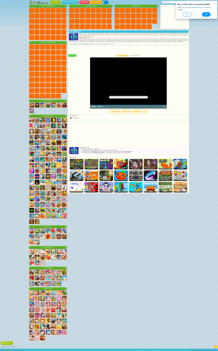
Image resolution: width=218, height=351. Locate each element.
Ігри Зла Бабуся (47, 52)
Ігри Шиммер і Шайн (31, 68)
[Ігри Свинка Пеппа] (59, 298)
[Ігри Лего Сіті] (31, 143)
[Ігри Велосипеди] (48, 231)
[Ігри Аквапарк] (48, 126)
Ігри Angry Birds (63, 52)
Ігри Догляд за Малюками (103, 21)
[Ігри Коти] (42, 272)
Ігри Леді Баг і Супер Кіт (42, 52)
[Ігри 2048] (59, 165)
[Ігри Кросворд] (37, 148)
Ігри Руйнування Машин (58, 37)
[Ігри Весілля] (37, 332)
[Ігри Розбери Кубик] (31, 148)
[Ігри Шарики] (59, 148)
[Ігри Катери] (48, 154)
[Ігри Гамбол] (64, 321)
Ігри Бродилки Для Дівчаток (103, 10)
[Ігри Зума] (31, 154)
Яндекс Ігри (149, 10)
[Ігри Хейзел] (59, 293)
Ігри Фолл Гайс (58, 68)
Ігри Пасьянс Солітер (149, 15)
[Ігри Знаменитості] (37, 338)
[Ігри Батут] (53, 236)
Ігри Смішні (122, 15)
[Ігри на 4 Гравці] (42, 120)
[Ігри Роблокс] (31, 105)
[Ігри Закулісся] (53, 188)
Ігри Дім (98, 26)
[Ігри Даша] (64, 298)
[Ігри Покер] (59, 251)
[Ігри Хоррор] (37, 182)
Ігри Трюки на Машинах (138, 21)
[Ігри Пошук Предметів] (64, 159)
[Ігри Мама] (31, 338)
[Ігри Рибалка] (42, 148)
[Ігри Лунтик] (48, 298)
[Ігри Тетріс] (48, 165)
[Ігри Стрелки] (53, 216)
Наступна (136, 111)
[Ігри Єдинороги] (48, 272)
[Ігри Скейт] (37, 236)
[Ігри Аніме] (42, 326)
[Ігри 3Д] (37, 154)
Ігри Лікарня (71, 21)
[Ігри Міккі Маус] (59, 321)
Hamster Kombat (63, 85)
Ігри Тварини (48, 267)
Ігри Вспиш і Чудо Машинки (53, 57)
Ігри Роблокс (48, 100)
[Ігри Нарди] (48, 257)
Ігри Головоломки (149, 21)
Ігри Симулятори (127, 10)
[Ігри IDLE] (64, 210)
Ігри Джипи (36, 32)
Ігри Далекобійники (31, 37)
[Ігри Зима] (53, 182)
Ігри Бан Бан (42, 85)
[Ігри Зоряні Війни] (42, 159)
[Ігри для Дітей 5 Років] (53, 304)
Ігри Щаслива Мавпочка (36, 68)
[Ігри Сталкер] (42, 188)
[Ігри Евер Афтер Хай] (42, 315)
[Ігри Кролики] (42, 283)
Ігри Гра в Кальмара (42, 74)
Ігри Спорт (117, 15)
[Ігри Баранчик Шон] (53, 321)
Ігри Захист (127, 26)
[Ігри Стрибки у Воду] (42, 236)
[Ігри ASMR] (48, 204)
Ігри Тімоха (53, 90)
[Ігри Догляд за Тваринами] (53, 272)
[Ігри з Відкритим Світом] (42, 165)
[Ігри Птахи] (37, 283)
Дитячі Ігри (133, 10)
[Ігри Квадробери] (64, 236)
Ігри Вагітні (103, 15)
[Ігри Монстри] (53, 176)
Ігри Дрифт (42, 26)
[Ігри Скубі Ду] (48, 315)
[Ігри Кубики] (64, 143)
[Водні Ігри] (59, 216)
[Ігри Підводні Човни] (64, 137)
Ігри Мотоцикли (42, 15)
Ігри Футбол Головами (53, 32)
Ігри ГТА (31, 26)
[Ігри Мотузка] (31, 216)
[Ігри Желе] (42, 216)
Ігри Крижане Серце (77, 15)
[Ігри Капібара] (53, 283)
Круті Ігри (117, 26)
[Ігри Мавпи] (53, 278)
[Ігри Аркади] (53, 120)
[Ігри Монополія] (37, 263)
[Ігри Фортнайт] (48, 143)
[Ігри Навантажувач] (37, 131)
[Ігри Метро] (64, 148)
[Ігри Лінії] (31, 165)
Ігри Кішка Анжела (71, 15)
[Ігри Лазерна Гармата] (64, 154)
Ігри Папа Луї (98, 15)
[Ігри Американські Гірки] (31, 176)
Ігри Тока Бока (53, 79)
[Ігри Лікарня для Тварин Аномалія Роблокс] (64, 105)
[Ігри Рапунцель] (37, 298)
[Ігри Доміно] (64, 251)
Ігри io (127, 15)
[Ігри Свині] (37, 272)
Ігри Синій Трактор (53, 68)
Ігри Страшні (133, 15)
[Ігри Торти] (37, 171)
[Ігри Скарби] (64, 165)
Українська (7, 343)
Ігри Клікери (143, 15)
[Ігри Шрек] (53, 315)
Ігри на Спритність (143, 10)
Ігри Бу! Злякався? (31, 96)
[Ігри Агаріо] (31, 126)
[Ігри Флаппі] (42, 182)
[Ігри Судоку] (53, 257)
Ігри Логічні (138, 15)
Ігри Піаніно (77, 26)
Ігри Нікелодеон (133, 26)
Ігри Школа (138, 26)
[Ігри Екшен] (31, 120)
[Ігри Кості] (31, 263)
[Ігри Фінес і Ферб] (59, 315)
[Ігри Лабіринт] (42, 193)
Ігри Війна (63, 32)
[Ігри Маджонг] (37, 251)
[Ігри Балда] (31, 193)
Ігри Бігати (58, 26)
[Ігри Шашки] (42, 257)
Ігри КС (36, 37)
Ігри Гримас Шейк (58, 85)
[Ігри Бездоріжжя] (37, 137)
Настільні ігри (48, 247)
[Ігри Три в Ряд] (59, 159)
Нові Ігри (84, 2)
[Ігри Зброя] (31, 159)
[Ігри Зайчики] (59, 278)
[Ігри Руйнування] (42, 171)
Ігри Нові (117, 10)
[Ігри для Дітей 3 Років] (42, 304)
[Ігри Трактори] (48, 148)
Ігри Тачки (47, 57)
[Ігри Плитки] (64, 199)
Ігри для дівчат (90, 5)
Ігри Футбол (36, 10)
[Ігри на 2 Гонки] (48, 131)
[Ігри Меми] (59, 193)
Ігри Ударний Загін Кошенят (31, 63)
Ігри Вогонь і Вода (82, 10)
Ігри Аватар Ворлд (58, 79)
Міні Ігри (127, 21)
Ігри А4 (47, 74)
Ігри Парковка (31, 10)
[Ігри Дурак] (31, 251)
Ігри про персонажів (47, 42)
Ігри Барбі (87, 10)
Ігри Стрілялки (63, 26)
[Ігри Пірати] (59, 154)
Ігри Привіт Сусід (36, 79)
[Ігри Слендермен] (64, 126)
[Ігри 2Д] (42, 154)
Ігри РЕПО (36, 96)
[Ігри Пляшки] (59, 210)
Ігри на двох (96, 2)
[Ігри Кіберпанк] (53, 143)
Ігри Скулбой (42, 79)
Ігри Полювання (31, 32)
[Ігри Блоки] (37, 165)
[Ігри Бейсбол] (37, 242)
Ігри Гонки (63, 15)
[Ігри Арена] (64, 131)
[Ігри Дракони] (31, 278)
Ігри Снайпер (31, 21)
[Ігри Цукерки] (53, 298)
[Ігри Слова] (48, 182)
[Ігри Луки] (42, 131)
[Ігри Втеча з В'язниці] (42, 204)
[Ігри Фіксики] (42, 321)
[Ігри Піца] (37, 326)
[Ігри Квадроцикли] (37, 188)
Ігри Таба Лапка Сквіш (87, 26)
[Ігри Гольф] (37, 231)
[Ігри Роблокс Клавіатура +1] (31, 111)
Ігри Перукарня (87, 15)
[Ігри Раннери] (42, 176)
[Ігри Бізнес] (53, 171)
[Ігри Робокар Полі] (48, 332)
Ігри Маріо (36, 63)
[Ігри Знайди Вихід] (53, 126)
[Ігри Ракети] (59, 176)
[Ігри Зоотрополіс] (31, 315)
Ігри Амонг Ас (31, 74)
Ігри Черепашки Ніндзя (63, 63)
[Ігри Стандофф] (64, 204)
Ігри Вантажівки (53, 15)
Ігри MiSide (63, 90)
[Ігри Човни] (59, 137)
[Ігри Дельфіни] (48, 278)
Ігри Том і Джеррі (42, 68)
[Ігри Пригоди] (53, 131)
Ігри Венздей (36, 85)
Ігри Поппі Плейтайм (53, 96)
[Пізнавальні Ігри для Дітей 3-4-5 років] (48, 293)
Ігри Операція (82, 21)
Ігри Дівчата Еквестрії (77, 10)
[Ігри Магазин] (64, 332)
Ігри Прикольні (122, 21)
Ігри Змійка (143, 21)
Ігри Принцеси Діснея (93, 21)
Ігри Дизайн (109, 21)
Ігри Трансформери (36, 90)
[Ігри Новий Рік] (53, 159)
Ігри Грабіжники (58, 21)
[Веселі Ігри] (42, 338)
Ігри (55, 2)
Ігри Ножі (154, 15)
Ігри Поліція (42, 21)
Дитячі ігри (48, 288)
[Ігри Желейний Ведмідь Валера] (53, 310)
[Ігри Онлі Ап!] (48, 193)
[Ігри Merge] (31, 199)
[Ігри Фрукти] (53, 210)
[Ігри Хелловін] (59, 143)
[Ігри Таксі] (48, 137)
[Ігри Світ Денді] (53, 105)
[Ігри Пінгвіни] (64, 278)
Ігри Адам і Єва (58, 63)
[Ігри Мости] (59, 204)
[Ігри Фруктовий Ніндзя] (64, 120)
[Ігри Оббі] (42, 105)
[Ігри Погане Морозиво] (31, 131)
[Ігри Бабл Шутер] (59, 182)
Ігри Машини (31, 15)
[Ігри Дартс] (59, 236)
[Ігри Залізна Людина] (64, 326)
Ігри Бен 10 (53, 63)
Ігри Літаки (47, 32)
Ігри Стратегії (42, 10)
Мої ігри (127, 111)
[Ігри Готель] (37, 210)
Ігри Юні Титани (47, 68)
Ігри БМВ (42, 37)
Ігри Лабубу (47, 96)
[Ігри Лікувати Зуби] (53, 326)
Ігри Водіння (58, 32)
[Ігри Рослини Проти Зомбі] (53, 165)
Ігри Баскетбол (122, 26)
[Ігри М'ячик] (64, 171)
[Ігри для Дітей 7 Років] (64, 304)
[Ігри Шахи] (37, 257)
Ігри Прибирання (71, 26)
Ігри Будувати (143, 26)
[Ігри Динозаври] (64, 272)
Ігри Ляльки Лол (103, 26)
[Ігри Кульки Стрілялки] (48, 120)
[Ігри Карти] (42, 251)
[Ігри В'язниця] (31, 221)
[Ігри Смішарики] (53, 293)
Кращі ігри (136, 5)
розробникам (213, 349)
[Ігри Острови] (48, 199)
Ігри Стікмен (47, 15)
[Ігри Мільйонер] (37, 176)
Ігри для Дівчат (122, 10)
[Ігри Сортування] (37, 199)
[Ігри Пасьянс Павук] (53, 251)
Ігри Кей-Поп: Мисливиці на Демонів (58, 96)
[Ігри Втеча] (42, 126)
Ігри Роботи (36, 21)
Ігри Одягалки (82, 15)
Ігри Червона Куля (31, 52)
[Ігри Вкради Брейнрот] (48, 105)
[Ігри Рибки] (42, 278)
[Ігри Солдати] (53, 154)
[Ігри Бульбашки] (31, 304)
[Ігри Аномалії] (31, 210)
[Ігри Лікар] (42, 143)
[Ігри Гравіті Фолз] (31, 326)
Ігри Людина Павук (42, 63)
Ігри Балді (53, 74)
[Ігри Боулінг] (31, 231)
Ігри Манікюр (77, 21)
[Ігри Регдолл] (37, 204)
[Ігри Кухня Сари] (37, 321)
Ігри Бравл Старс (36, 74)
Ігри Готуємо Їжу (93, 26)
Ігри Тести (93, 10)
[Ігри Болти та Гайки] (31, 204)
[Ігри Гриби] (37, 221)
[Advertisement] (174, 17)
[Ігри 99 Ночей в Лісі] (37, 105)
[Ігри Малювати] (42, 310)
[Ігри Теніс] (53, 231)
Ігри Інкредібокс (47, 90)
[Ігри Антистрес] (64, 176)
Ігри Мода (98, 21)
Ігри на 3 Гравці (154, 21)
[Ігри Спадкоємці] (42, 332)
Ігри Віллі (31, 46)
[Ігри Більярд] (42, 231)
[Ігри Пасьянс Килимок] (31, 257)
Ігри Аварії (36, 15)
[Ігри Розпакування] (64, 216)
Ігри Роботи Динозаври (47, 21)
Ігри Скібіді (53, 85)
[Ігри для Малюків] (31, 293)
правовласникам (204, 349)
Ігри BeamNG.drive (53, 37)
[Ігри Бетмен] (48, 326)
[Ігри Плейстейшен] (37, 193)
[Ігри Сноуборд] (59, 231)
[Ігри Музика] (31, 171)
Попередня (116, 111)
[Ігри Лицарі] (64, 193)
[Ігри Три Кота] (48, 310)
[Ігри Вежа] (64, 182)
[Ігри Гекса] (53, 204)
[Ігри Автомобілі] (37, 120)
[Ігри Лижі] (64, 231)
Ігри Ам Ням (31, 57)
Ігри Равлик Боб (63, 46)
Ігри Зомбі (53, 10)
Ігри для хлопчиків (70, 2)
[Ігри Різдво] (64, 293)
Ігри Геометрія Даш (154, 10)
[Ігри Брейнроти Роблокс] (59, 105)
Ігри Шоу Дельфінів (36, 57)
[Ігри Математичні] (31, 298)
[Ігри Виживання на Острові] (48, 210)
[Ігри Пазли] (42, 298)
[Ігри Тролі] (37, 315)
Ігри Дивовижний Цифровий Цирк (31, 90)
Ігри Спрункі (42, 90)
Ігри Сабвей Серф (58, 52)
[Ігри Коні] (31, 272)
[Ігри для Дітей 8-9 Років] (31, 310)
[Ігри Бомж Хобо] (48, 321)
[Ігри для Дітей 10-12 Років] (37, 310)
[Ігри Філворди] (59, 171)
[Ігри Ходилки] (31, 182)
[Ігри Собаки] (59, 272)
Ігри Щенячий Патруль (42, 46)
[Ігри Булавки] (37, 216)
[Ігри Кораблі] (42, 137)
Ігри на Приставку (149, 26)
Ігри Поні (71, 10)
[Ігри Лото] (64, 257)
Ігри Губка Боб (36, 46)
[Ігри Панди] (31, 283)
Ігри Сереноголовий (63, 68)
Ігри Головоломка (31, 85)
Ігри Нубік (31, 79)
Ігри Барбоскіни (63, 57)
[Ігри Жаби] (59, 283)
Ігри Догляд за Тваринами (109, 26)
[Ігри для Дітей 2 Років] (37, 304)
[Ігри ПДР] (59, 126)
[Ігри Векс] (64, 188)
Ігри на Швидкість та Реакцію (133, 21)
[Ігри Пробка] (48, 216)
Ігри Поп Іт (117, 21)
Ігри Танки (47, 10)
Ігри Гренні (58, 74)
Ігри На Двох (138, 10)
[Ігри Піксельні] (53, 148)
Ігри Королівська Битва (58, 10)
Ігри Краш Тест (47, 37)
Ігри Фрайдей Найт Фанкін (47, 85)
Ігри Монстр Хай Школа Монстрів (98, 10)
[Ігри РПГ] (59, 120)
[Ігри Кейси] (42, 210)
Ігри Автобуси (47, 26)
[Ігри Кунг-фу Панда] (64, 315)
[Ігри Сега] (37, 159)
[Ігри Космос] (59, 131)
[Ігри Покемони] (59, 326)
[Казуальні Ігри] (59, 188)
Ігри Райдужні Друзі (47, 79)
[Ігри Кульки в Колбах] (42, 199)
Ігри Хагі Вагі (63, 74)
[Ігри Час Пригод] (31, 321)
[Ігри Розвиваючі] (42, 293)
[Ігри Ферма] (48, 159)
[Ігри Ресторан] (53, 332)
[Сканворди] (48, 188)
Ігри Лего (53, 52)
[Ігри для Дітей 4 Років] (48, 304)
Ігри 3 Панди (42, 57)
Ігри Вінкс (82, 26)
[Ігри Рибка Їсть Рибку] (59, 199)
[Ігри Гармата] (31, 188)
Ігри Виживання (53, 21)
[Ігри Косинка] (48, 251)
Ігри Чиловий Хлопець (58, 90)
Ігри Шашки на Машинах (63, 37)
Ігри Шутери (53, 26)
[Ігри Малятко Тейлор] (59, 310)
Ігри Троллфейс (36, 52)
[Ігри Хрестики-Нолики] (42, 263)
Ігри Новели (109, 15)
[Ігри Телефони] (53, 199)
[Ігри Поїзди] (53, 137)
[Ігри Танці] (59, 332)
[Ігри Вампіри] (53, 193)
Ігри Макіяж (87, 21)
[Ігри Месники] (31, 332)
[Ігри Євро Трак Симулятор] (48, 171)
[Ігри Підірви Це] (37, 126)
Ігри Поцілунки (93, 15)
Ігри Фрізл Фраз (47, 63)
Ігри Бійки (58, 15)
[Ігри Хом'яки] (48, 283)
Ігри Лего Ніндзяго (53, 46)
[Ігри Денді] (48, 176)
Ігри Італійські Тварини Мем (42, 96)
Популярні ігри (47, 115)
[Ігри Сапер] (59, 257)
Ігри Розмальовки (109, 10)
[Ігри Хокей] (31, 236)
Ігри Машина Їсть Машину (63, 21)
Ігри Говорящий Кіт (47, 46)
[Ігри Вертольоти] (31, 137)
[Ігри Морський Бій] (37, 143)
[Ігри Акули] (37, 278)
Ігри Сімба (63, 79)
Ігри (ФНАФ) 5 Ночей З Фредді (58, 46)
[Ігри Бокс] (48, 236)
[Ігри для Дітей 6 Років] (59, 304)
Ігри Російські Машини (36, 26)
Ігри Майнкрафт (63, 10)
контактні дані (195, 349)
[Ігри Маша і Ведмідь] (37, 293)
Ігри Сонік (58, 57)
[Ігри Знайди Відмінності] (64, 310)
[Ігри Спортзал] (31, 242)
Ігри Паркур (42, 32)
